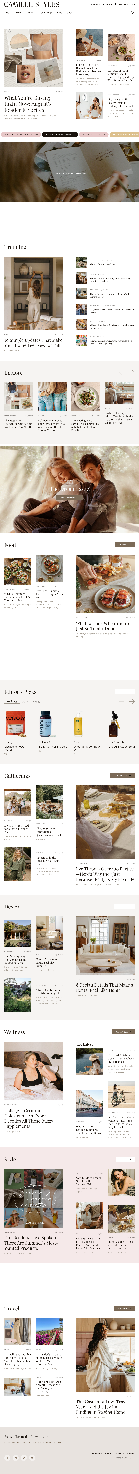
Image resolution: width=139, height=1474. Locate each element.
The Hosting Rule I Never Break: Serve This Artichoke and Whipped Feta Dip (85, 425)
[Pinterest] (24, 1458)
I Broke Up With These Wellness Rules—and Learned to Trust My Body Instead (121, 1122)
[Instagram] (16, 1458)
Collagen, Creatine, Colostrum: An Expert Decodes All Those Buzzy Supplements (28, 1118)
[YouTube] (32, 1458)
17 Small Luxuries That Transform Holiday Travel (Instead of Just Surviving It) (17, 1359)
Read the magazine (68, 497)
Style (10, 1159)
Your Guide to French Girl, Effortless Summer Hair (89, 1181)
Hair (78, 1173)
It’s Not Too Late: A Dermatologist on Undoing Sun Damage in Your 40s (89, 69)
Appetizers (112, 66)
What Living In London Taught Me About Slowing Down (88, 1130)
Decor (7, 334)
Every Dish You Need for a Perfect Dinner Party (16, 829)
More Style (124, 1159)
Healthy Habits (10, 1105)
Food (10, 544)
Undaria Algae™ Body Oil (87, 748)
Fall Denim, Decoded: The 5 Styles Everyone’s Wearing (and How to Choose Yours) (52, 425)
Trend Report (113, 95)
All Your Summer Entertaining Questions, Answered (48, 832)
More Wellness (122, 1032)
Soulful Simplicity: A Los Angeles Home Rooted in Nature (16, 960)
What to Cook (82, 618)
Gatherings (17, 775)
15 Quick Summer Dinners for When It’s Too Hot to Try (17, 597)
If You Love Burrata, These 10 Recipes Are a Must (49, 594)
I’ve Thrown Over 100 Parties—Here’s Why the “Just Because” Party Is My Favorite (105, 874)
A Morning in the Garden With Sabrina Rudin (48, 861)
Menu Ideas (9, 821)
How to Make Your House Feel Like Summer (46, 962)
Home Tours (9, 952)
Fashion (41, 416)
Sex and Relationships (99, 305)
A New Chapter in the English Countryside (48, 991)
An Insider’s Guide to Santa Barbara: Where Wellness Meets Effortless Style (49, 1359)
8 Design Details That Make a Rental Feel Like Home (104, 987)
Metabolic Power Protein (15, 748)
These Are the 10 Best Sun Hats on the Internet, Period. (120, 1245)
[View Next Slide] (132, 372)
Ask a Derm (80, 60)
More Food (124, 544)
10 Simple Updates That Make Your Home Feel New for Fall (33, 342)
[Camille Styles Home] (32, 4)
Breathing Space (97, 260)
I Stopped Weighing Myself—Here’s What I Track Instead (121, 1058)
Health (93, 274)
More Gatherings (121, 775)
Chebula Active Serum (123, 746)
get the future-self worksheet (61, 135)
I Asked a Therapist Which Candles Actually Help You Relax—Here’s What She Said (119, 417)
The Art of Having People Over (103, 264)
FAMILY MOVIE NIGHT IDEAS (95, 135)
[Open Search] (132, 12)
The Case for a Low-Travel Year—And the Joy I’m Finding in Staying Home (102, 1407)
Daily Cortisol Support (53, 746)
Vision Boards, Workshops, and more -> (69, 173)
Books (92, 336)
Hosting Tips (81, 863)
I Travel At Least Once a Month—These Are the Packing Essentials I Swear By (49, 1386)
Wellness (8, 91)
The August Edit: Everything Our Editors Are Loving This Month (18, 424)
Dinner (93, 321)
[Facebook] (7, 1458)
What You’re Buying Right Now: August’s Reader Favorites (27, 103)
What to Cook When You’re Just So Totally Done (102, 625)
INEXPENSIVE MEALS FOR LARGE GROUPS (22, 135)
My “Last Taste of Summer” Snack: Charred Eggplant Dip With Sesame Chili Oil (121, 75)
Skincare (80, 1234)
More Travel (123, 1308)
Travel (11, 1308)
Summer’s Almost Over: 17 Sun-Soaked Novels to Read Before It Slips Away (111, 342)
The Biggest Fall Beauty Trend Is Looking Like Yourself (120, 103)
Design (107, 408)
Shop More (124, 691)
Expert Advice (42, 985)
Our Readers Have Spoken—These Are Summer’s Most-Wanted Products (32, 1243)
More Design (123, 906)
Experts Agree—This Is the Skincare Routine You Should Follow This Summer (88, 1243)
